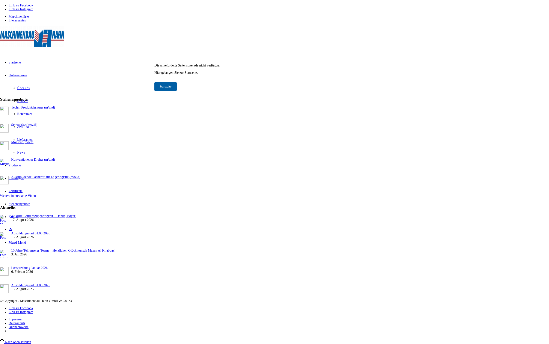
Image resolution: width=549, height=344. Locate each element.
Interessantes (17, 20)
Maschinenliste (19, 16)
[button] (535, 332)
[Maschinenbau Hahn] (32, 46)
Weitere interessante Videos (18, 196)
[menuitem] (279, 16)
